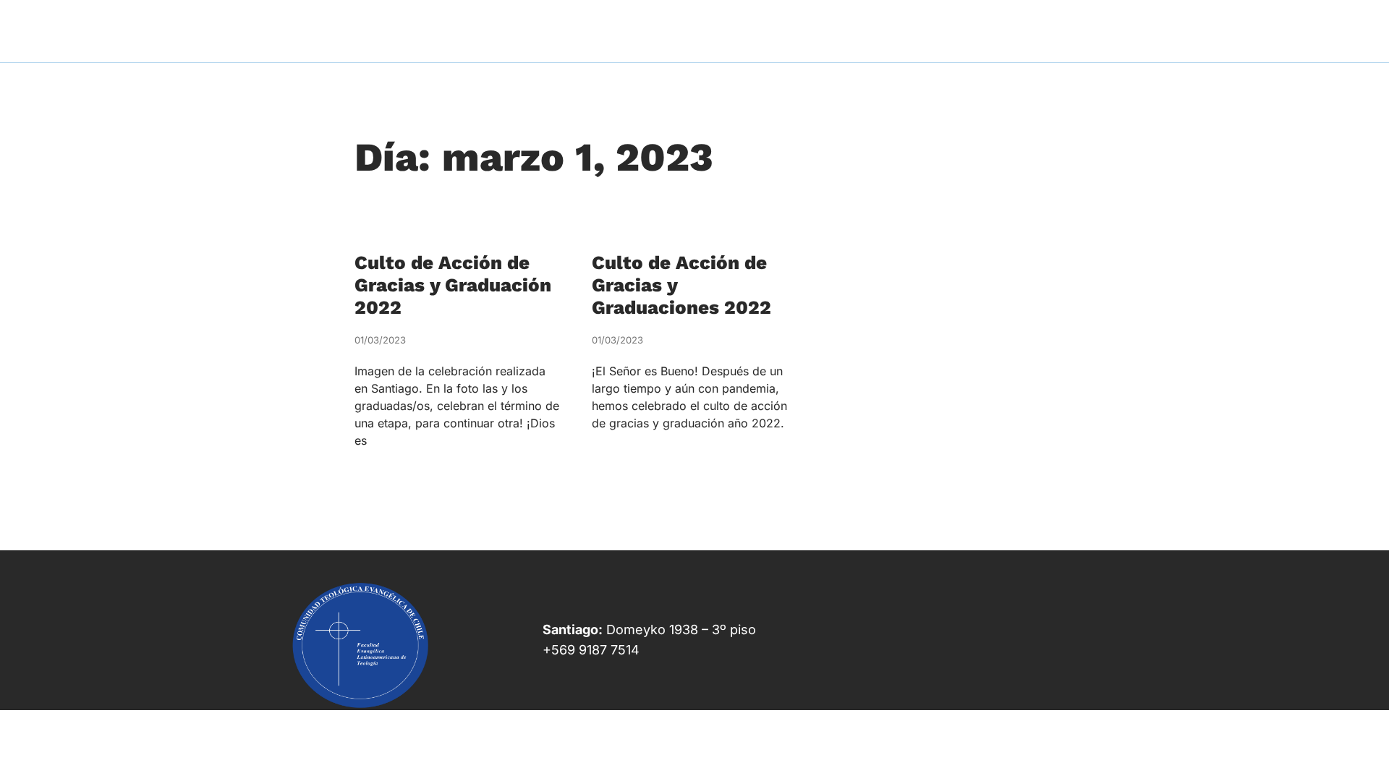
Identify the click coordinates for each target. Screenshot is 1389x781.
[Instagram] (1094, 672)
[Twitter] (966, 672)
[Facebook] (902, 672)
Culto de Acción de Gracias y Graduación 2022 (452, 285)
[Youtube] (1030, 672)
